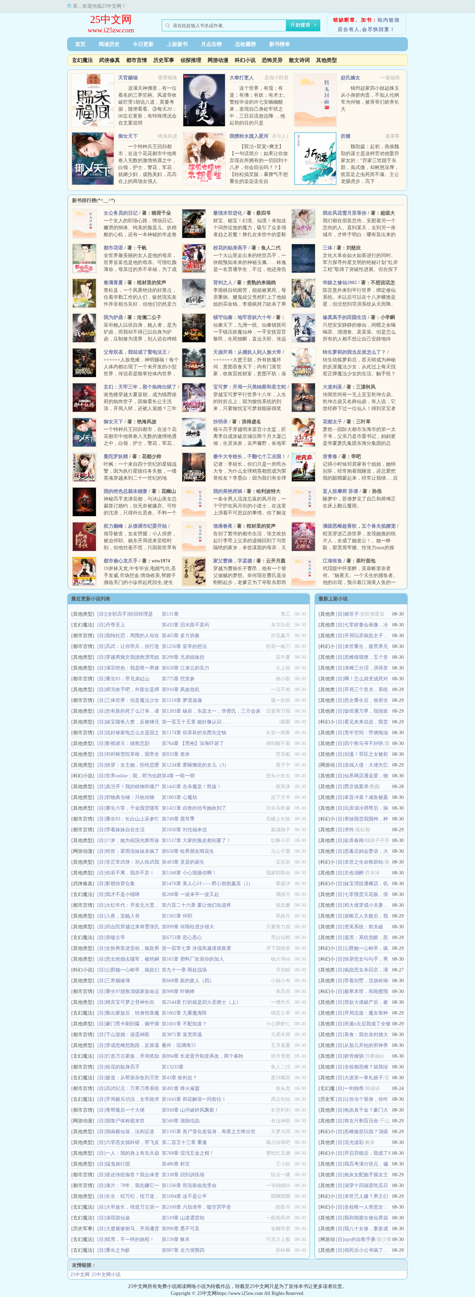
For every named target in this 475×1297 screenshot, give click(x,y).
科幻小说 (245, 60)
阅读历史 (109, 44)
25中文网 (111, 19)
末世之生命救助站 (363, 862)
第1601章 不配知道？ (184, 1023)
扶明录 (220, 421)
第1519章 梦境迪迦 (182, 700)
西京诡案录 (356, 786)
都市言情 (136, 60)
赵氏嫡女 (350, 77)
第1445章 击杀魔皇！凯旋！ (192, 786)
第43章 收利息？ (179, 1077)
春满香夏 (113, 282)
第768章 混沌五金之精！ (188, 1153)
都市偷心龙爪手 (121, 560)
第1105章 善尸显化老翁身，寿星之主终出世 (209, 1131)
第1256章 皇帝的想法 (184, 646)
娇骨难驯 (354, 1056)
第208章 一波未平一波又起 (190, 894)
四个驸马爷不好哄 (363, 743)
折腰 (346, 136)
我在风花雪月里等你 (345, 213)
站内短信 (389, 20)
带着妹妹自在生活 (125, 829)
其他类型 (326, 60)
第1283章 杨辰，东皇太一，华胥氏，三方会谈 (211, 711)
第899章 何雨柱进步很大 (188, 926)
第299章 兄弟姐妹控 (183, 657)
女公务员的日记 (121, 213)
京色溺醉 (354, 872)
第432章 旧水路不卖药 (185, 624)
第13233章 (173, 1067)
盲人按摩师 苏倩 (340, 491)
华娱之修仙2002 (340, 282)
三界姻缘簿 (118, 980)
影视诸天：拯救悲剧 (128, 743)
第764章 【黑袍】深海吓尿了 (193, 743)
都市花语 (113, 247)
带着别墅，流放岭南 (366, 980)
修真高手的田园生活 (345, 317)
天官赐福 (128, 77)
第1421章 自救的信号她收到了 (194, 808)
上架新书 (177, 44)
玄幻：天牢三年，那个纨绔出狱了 (140, 387)
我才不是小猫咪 (123, 894)
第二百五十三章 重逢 (184, 1142)
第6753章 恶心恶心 (182, 937)
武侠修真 (109, 60)
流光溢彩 (354, 1142)
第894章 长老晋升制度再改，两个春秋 (202, 1056)
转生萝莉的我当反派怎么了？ (354, 352)
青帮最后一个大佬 (125, 1110)
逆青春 (330, 456)
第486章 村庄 (176, 1164)
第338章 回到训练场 (183, 1174)
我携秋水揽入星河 (249, 136)
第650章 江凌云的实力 (185, 668)
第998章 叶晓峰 (178, 991)
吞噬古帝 (115, 937)
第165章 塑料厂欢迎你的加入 (193, 959)
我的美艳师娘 (227, 491)
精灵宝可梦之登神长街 (130, 1002)
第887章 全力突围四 (183, 1250)
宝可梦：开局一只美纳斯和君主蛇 (249, 387)
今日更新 (143, 44)
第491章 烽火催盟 (181, 1088)
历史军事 (163, 60)
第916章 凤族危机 (181, 689)
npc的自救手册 (360, 1239)
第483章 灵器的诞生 (183, 862)
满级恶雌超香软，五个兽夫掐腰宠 (359, 526)
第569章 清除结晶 (181, 1120)
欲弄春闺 (354, 840)
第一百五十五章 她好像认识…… (196, 721)
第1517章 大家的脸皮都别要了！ (196, 840)
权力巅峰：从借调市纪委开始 (135, 526)
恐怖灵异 (272, 60)
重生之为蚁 (118, 1250)
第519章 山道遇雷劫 (183, 1217)
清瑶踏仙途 (118, 1217)
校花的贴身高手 (230, 247)
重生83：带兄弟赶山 (128, 678)
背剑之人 (223, 282)
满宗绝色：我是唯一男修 (132, 668)
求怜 (349, 829)
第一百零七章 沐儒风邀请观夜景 (196, 948)
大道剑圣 (332, 387)
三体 (327, 247)
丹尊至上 (115, 624)
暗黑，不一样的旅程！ (130, 1239)
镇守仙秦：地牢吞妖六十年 (242, 317)
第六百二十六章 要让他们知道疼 (196, 905)
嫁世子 (351, 614)
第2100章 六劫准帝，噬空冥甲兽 (196, 1207)
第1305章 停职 (177, 916)
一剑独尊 (354, 1088)
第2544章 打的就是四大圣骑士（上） (201, 1002)
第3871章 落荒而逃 (182, 1034)
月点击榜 (211, 44)
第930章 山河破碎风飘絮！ (190, 1110)
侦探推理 (190, 60)
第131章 (170, 614)
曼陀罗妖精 (116, 456)
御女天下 (128, 136)
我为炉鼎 (113, 317)
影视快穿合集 (120, 883)
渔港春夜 (223, 526)
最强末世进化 (227, 213)
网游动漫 (218, 60)
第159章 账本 (176, 1239)
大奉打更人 (242, 77)
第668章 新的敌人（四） (188, 980)
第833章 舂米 (176, 754)
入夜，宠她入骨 (123, 916)
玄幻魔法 (82, 60)
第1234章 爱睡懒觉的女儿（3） (195, 765)
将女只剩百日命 (361, 1120)
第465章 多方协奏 (181, 635)
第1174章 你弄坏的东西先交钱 (194, 732)
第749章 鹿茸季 (178, 819)
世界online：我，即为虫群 (134, 775)
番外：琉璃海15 (179, 1045)
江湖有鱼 (332, 560)
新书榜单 (279, 44)
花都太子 (332, 421)
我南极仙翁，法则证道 (130, 1131)
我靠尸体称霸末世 (125, 1120)
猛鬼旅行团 (118, 1164)
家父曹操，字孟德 (232, 560)
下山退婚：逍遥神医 (128, 1034)
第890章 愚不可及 (181, 1228)
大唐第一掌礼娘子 (363, 1077)
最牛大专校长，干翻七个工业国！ (249, 456)
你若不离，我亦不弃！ (130, 872)
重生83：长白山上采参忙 (132, 819)
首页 (80, 44)
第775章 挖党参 (178, 678)
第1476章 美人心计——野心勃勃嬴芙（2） (207, 883)
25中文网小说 (106, 1274)
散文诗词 (299, 60)
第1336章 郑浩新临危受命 (189, 1185)
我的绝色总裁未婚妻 (125, 491)
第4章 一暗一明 (178, 775)
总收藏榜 (245, 44)
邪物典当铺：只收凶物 (130, 797)
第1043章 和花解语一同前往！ (194, 1099)
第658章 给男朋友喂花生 (188, 851)
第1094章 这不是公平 (184, 1196)
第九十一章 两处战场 (184, 969)
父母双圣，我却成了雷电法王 (135, 352)
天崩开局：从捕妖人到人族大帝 (247, 352)
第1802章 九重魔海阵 (184, 1013)
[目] (101, 614)
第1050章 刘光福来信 (184, 829)
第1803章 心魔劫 (179, 797)
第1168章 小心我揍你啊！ (189, 872)
